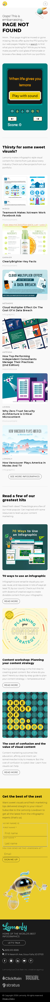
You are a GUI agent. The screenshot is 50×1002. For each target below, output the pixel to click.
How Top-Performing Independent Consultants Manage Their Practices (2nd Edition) (19, 361)
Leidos (6, 407)
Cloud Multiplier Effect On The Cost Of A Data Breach (22, 309)
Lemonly (7, 459)
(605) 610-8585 (11, 950)
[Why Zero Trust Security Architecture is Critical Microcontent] (25, 403)
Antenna (7, 352)
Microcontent (9, 219)
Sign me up (11, 859)
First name (10, 827)
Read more (11, 601)
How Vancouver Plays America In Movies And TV (24, 464)
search (34, 44)
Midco (5, 209)
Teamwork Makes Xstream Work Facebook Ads (24, 214)
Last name (9, 838)
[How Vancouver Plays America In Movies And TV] (25, 455)
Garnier (7, 257)
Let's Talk (14, 943)
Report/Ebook (9, 369)
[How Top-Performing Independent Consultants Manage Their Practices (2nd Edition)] (25, 348)
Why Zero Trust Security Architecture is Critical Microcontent (18, 413)
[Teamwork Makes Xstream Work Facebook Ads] (25, 205)
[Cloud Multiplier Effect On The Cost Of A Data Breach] (25, 299)
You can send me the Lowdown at (22, 848)
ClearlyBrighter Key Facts (19, 261)
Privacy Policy (8, 999)
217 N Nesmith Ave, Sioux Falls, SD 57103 (23, 954)
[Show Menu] (45, 4)
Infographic (8, 314)
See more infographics (25, 476)
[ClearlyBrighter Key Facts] (25, 253)
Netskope (7, 303)
